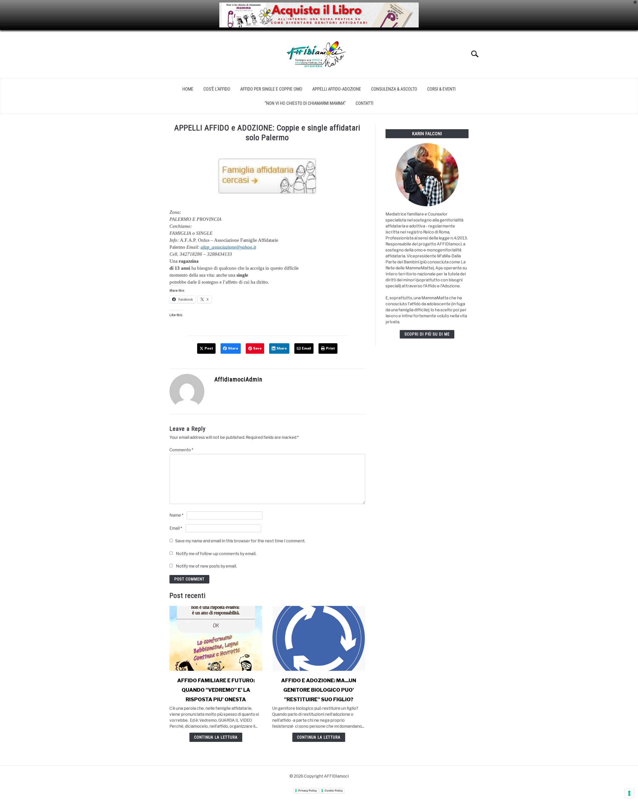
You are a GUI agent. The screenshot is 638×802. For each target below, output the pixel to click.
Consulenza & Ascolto (394, 89)
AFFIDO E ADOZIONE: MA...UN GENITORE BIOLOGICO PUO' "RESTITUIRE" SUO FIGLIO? (318, 690)
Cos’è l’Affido (216, 89)
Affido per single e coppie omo (271, 89)
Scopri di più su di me (427, 334)
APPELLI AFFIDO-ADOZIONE (336, 89)
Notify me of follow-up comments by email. (216, 553)
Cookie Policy (333, 790)
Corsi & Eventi (441, 89)
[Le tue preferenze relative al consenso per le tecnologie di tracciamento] (629, 793)
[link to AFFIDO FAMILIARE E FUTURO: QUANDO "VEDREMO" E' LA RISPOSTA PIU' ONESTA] (215, 638)
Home (187, 89)
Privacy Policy (307, 790)
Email (175, 528)
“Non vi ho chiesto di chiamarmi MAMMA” (305, 103)
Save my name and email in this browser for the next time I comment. (240, 541)
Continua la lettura (216, 737)
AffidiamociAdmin (238, 379)
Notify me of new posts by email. (206, 566)
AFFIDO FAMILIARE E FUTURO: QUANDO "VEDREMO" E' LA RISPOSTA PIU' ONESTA (216, 690)
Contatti (364, 103)
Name (176, 515)
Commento (181, 450)
